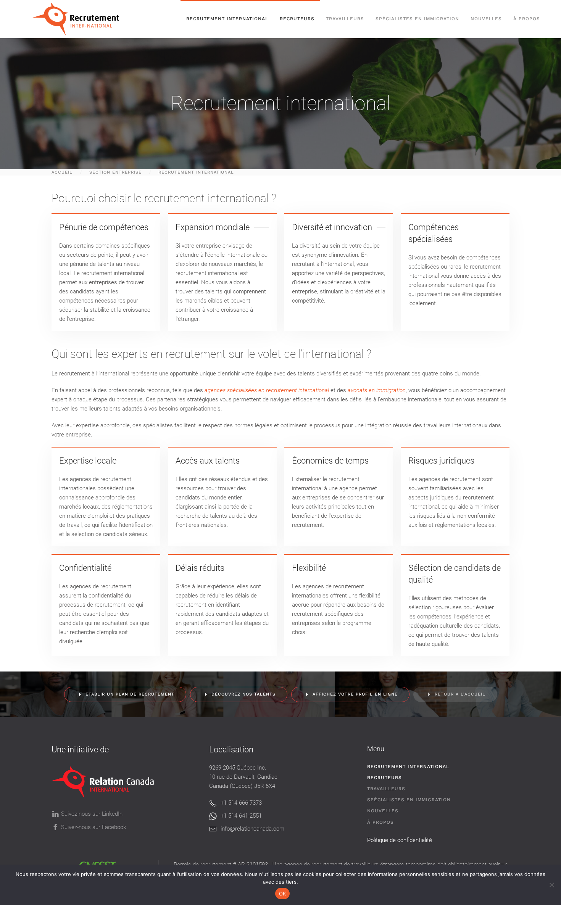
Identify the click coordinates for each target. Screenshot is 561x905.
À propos (526, 18)
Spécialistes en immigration (409, 799)
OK (282, 894)
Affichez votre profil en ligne (355, 694)
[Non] (551, 885)
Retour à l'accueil (460, 694)
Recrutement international (227, 18)
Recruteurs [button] (297, 18)
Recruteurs (384, 777)
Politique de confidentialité (399, 840)
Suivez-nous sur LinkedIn (92, 813)
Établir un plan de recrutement (129, 694)
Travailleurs (345, 18)
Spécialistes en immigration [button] (417, 18)
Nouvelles (486, 18)
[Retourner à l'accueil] (79, 19)
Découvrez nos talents (243, 694)
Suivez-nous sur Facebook (93, 827)
